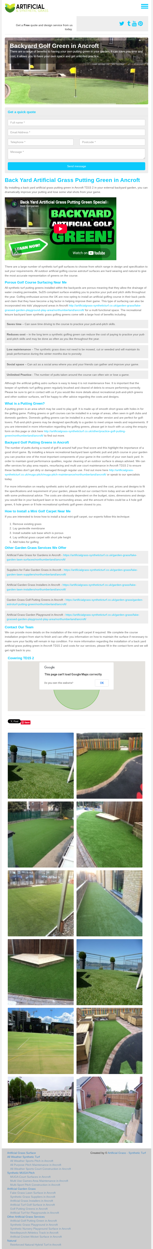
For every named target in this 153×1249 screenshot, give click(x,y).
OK (102, 683)
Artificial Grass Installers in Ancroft (31, 1200)
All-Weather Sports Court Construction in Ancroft (40, 1168)
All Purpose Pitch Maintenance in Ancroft (35, 1164)
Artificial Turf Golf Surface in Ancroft (32, 1204)
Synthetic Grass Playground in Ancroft (34, 1224)
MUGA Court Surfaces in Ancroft (30, 1176)
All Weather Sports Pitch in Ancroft (31, 1160)
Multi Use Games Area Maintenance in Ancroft (39, 1180)
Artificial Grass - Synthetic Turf (127, 1152)
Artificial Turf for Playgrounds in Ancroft (34, 1212)
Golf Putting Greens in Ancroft (29, 1208)
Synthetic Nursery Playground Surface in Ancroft (40, 1228)
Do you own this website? (58, 683)
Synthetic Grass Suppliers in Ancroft (32, 1196)
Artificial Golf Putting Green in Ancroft (33, 1220)
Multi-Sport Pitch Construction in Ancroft (35, 1184)
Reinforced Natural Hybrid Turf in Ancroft (35, 1244)
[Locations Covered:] (6, 6)
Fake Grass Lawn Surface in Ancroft (33, 1192)
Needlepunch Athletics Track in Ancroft (34, 1232)
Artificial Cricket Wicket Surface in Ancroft (36, 1236)
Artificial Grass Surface (21, 1152)
